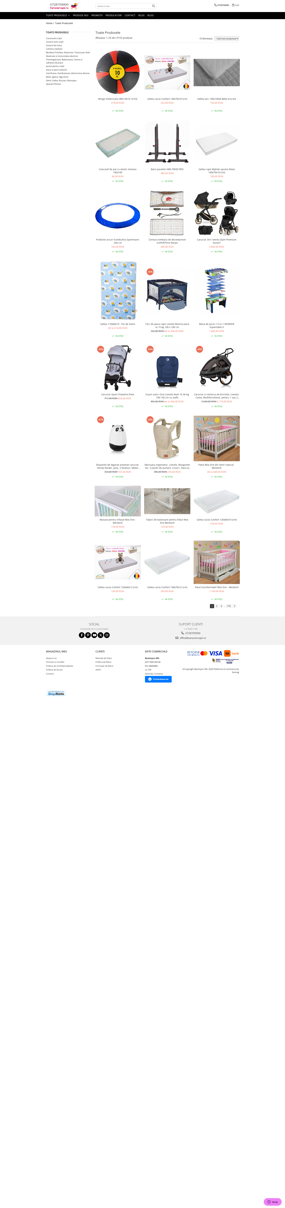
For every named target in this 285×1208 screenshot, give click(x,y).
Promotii (97, 15)
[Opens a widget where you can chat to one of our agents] (273, 1202)
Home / (50, 23)
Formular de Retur (104, 665)
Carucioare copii (54, 38)
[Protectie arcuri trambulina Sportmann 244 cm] (118, 213)
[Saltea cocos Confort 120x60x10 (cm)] (217, 501)
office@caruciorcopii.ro (192, 638)
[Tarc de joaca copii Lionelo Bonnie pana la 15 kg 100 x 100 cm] (167, 291)
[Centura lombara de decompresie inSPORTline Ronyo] (167, 213)
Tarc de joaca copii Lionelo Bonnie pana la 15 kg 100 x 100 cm (167, 325)
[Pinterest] (88, 635)
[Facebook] (82, 635)
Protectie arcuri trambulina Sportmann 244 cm (117, 241)
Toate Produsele (57, 15)
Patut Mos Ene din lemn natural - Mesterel (216, 466)
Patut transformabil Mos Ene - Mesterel (216, 587)
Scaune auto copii (54, 41)
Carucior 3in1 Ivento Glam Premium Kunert (216, 241)
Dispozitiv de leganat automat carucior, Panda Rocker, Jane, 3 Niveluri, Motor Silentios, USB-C (117, 466)
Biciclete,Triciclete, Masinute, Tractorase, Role (68, 52)
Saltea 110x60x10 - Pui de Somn (117, 324)
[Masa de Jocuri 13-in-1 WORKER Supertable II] (217, 291)
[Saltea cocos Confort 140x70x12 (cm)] (167, 562)
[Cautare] (154, 6)
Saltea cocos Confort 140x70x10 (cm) (167, 98)
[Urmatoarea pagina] (234, 606)
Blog (141, 15)
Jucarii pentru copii (55, 66)
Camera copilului (54, 48)
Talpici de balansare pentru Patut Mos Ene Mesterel (167, 521)
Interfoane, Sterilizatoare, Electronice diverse (68, 73)
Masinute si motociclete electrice (62, 56)
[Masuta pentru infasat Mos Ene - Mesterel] (118, 501)
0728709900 (192, 633)
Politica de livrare (54, 669)
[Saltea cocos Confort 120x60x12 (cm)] (118, 562)
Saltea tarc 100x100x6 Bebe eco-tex (216, 98)
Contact (130, 15)
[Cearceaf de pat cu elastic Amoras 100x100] (118, 143)
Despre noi (51, 658)
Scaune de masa (54, 45)
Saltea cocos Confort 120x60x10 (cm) (217, 519)
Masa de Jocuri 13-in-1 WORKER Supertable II (216, 325)
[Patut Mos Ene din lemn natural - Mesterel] (217, 438)
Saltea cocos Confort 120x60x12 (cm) (118, 587)
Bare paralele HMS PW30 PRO (167, 169)
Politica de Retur (103, 661)
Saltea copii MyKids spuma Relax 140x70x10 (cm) (217, 171)
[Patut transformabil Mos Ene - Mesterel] (217, 562)
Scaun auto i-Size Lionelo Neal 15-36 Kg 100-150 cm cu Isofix (167, 396)
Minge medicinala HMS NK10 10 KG (117, 98)
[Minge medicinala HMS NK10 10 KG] (118, 72)
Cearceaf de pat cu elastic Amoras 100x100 (118, 171)
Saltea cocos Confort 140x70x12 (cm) (167, 587)
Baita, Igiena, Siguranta (57, 76)
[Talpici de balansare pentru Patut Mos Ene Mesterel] (167, 501)
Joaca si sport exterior (56, 69)
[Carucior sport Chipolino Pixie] (118, 368)
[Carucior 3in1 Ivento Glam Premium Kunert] (217, 213)
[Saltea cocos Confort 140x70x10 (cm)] (167, 72)
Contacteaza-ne (160, 679)
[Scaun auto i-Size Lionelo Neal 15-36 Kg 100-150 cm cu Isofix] (167, 368)
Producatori (114, 15)
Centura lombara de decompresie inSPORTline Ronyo (167, 241)
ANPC (98, 669)
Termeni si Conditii (55, 661)
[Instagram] (107, 635)
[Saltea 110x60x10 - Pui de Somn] (118, 291)
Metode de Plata (103, 658)
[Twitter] (100, 635)
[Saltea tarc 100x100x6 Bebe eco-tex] (217, 72)
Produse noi (80, 15)
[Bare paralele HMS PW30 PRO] (167, 143)
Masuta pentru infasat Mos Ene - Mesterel (118, 521)
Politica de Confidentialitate (59, 665)
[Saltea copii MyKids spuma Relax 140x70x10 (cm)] (217, 143)
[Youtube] (94, 635)
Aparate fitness (53, 83)
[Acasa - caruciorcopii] (62, 6)
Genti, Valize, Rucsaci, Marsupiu (61, 80)
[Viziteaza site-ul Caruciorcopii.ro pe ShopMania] (56, 693)
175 (229, 606)
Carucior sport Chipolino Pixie (117, 394)
